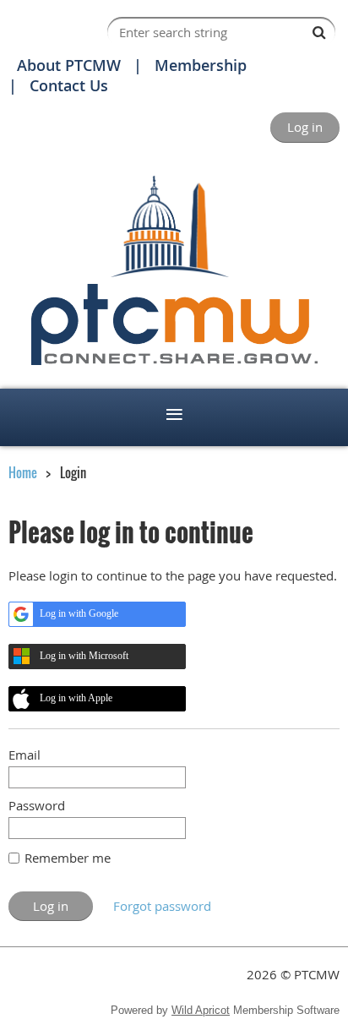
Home (22, 472)
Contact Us (69, 85)
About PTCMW (69, 65)
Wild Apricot (200, 1010)
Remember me (67, 857)
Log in (305, 126)
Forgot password (162, 905)
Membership (201, 65)
